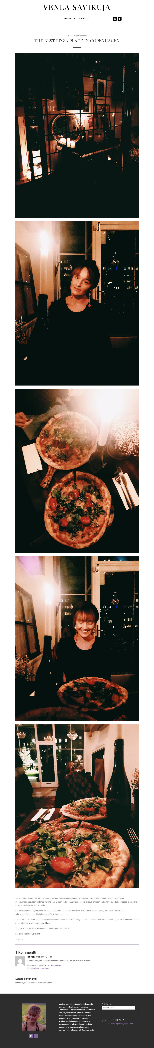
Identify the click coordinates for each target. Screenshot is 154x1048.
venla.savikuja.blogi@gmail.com (120, 1024)
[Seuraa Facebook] (120, 19)
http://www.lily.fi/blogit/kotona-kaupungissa (44, 965)
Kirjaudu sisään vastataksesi (38, 968)
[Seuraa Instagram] (115, 19)
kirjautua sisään (31, 983)
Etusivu (67, 19)
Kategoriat (79, 19)
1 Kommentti (82, 36)
